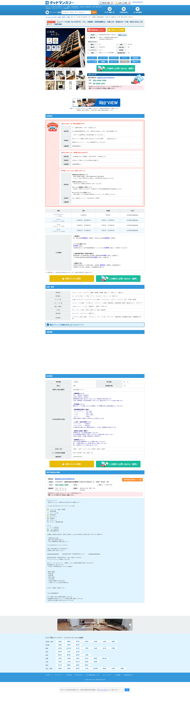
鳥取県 (86, 661)
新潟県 (77, 645)
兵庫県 (69, 658)
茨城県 (95, 648)
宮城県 (95, 641)
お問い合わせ (79, 675)
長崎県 (104, 668)
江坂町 (68, 17)
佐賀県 (113, 668)
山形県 (104, 641)
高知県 (77, 665)
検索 (94, 12)
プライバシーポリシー (103, 690)
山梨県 (60, 645)
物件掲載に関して (129, 675)
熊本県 (77, 668)
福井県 (60, 651)
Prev (48, 47)
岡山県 (77, 661)
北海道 (60, 641)
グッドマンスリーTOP (51, 17)
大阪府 (59, 17)
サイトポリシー (108, 675)
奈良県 (86, 658)
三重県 (86, 655)
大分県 (86, 668)
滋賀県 (95, 658)
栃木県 (104, 648)
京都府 (77, 658)
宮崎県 (69, 668)
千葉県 (86, 648)
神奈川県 (68, 648)
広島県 (60, 661)
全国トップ (49, 675)
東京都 (60, 648)
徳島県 (86, 665)
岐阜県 (77, 655)
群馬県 (113, 648)
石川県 (69, 651)
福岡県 (60, 668)
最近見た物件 (107, 3)
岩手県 (77, 641)
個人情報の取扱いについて (93, 675)
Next (82, 47)
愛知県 (60, 655)
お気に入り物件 (124, 3)
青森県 (69, 641)
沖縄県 (122, 668)
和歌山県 (104, 658)
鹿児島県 (95, 668)
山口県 (69, 661)
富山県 (77, 651)
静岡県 (69, 655)
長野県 (69, 645)
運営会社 (69, 675)
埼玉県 (77, 648)
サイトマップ (59, 675)
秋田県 (86, 641)
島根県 (95, 661)
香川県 (60, 665)
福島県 (113, 641)
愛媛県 (69, 665)
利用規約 (118, 675)
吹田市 (63, 17)
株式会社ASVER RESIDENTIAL (106, 77)
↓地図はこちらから (122, 34)
